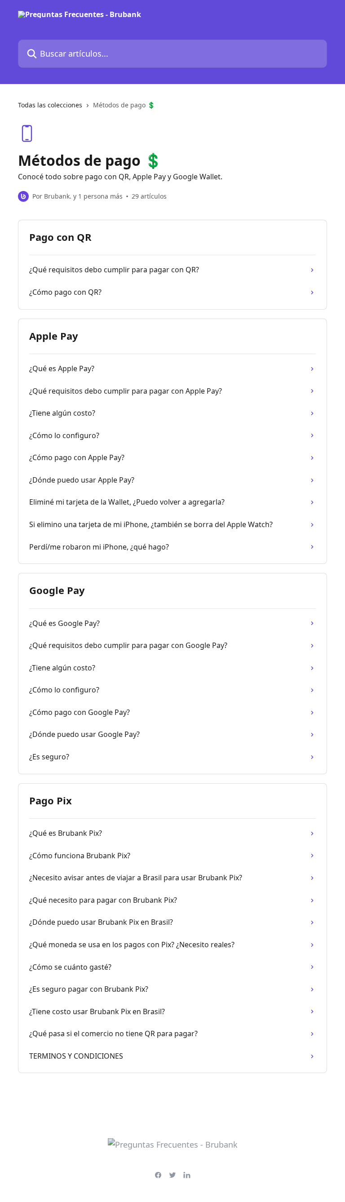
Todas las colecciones (50, 105)
